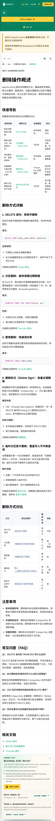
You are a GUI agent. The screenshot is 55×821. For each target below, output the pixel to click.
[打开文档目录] (50, 58)
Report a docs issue (16, 815)
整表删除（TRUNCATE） (22, 157)
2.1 (31, 45)
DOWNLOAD (48, 4)
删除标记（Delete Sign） (23, 170)
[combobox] (21, 58)
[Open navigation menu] (4, 12)
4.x (24, 45)
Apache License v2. (16, 820)
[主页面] (3, 64)
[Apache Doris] (8, 4)
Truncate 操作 (24, 328)
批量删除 (21, 437)
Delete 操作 (23, 267)
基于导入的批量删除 (15, 746)
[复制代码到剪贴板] (49, 238)
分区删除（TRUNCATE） (22, 144)
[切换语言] (44, 58)
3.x (28, 45)
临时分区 (22, 491)
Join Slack (13, 787)
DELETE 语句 (21, 131)
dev (9, 64)
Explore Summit (41, 796)
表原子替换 (20, 494)
